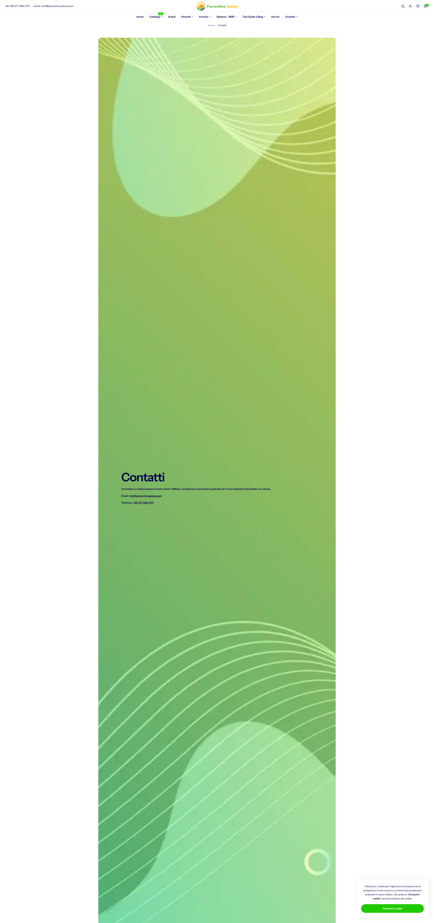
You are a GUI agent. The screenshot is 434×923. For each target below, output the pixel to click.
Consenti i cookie (392, 908)
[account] (410, 6)
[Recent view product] (417, 6)
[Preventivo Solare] (217, 6)
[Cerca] (403, 6)
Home (211, 25)
